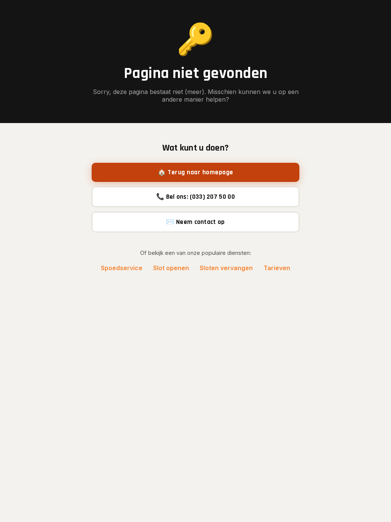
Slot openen (171, 268)
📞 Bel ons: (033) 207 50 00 (195, 197)
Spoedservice (121, 268)
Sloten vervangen (226, 268)
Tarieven (276, 268)
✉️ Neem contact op (195, 222)
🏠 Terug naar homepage (195, 172)
